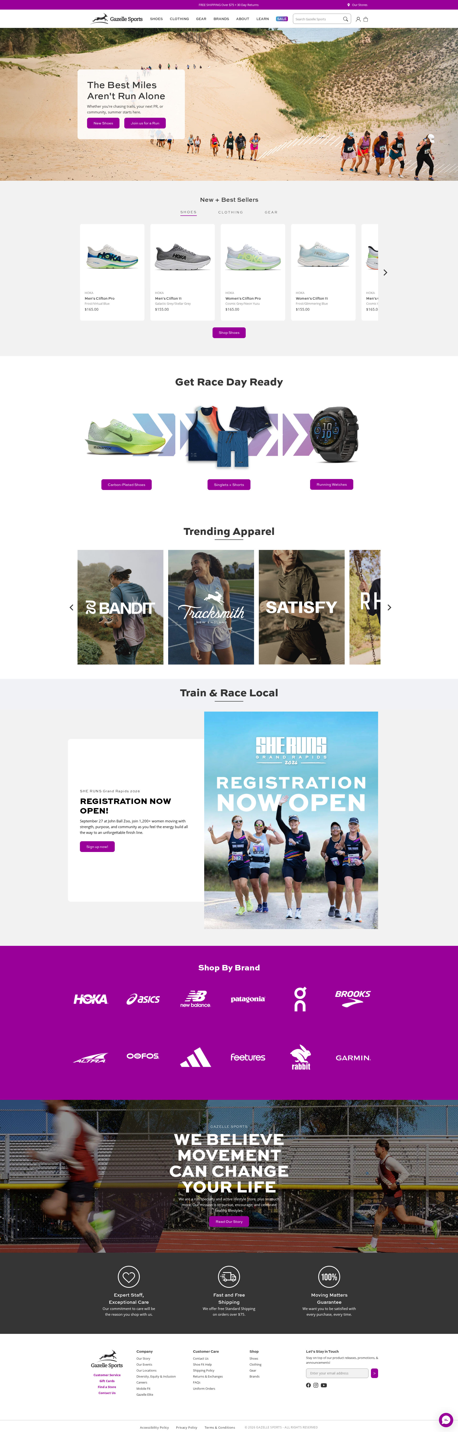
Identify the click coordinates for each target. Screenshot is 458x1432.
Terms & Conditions (220, 1427)
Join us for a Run (145, 123)
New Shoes (103, 123)
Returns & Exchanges (208, 1376)
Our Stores (359, 5)
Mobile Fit (143, 1388)
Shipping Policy (203, 1370)
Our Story (143, 1358)
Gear (253, 1370)
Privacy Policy (186, 1427)
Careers (141, 1382)
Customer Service (107, 1375)
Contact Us (107, 1393)
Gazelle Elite (144, 1394)
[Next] (385, 272)
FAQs (196, 1382)
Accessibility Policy (154, 1427)
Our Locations (146, 1370)
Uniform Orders (204, 1388)
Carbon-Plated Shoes (126, 484)
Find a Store (107, 1387)
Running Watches (332, 484)
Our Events (144, 1364)
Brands (255, 1376)
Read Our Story (229, 1221)
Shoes (254, 1358)
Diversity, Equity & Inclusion (156, 1376)
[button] (156, 19)
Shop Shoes (229, 332)
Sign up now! (97, 846)
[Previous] (70, 607)
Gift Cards (106, 1381)
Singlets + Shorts (229, 484)
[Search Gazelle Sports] (345, 19)
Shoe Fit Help (202, 1364)
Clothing (255, 1364)
